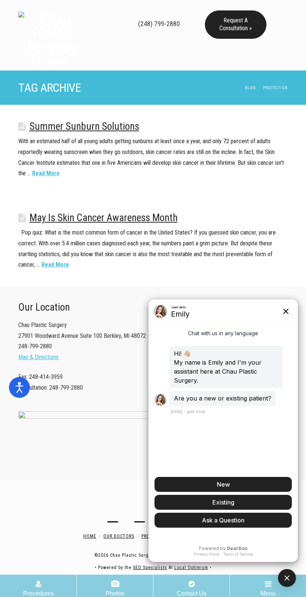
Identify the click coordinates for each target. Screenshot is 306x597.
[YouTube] (139, 9)
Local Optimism (191, 567)
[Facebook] (117, 9)
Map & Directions (38, 357)
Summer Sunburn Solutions (84, 126)
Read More (46, 173)
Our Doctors (118, 536)
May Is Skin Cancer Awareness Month (103, 218)
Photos (115, 593)
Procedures (38, 593)
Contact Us (191, 593)
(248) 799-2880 (158, 24)
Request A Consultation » (235, 24)
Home (89, 536)
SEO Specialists (150, 567)
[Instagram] (150, 9)
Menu (267, 593)
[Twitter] (128, 9)
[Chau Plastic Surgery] (51, 35)
